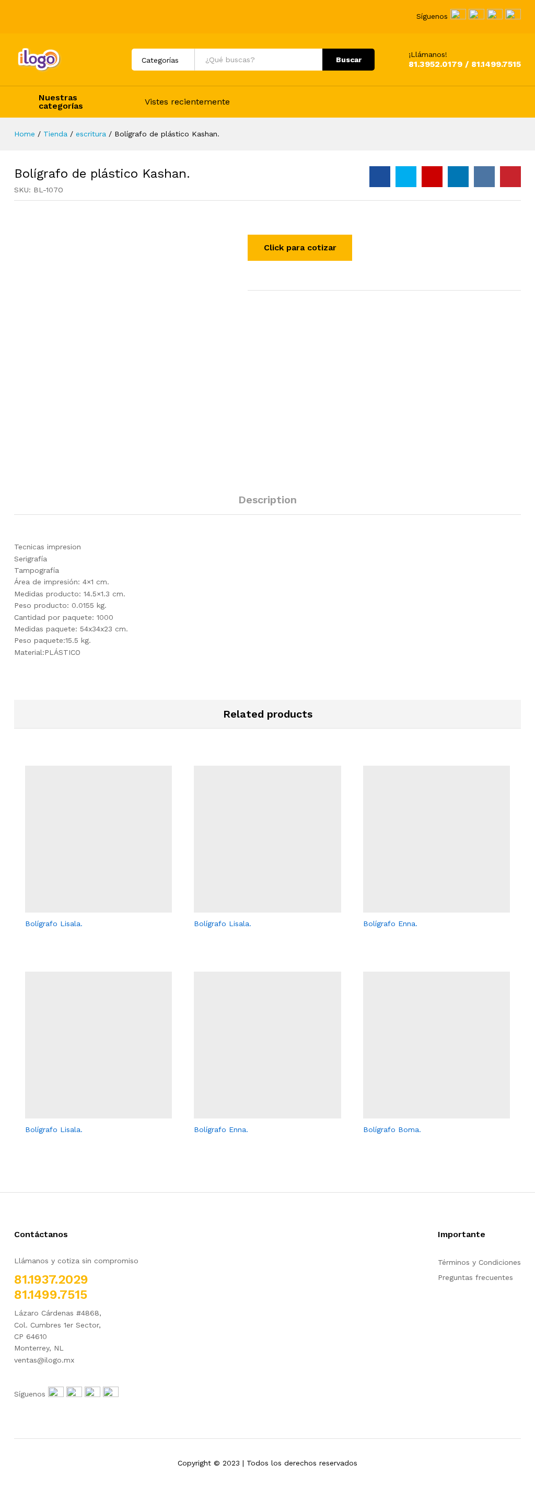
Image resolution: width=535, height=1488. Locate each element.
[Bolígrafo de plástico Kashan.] (379, 176)
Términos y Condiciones (479, 1262)
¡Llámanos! (428, 54)
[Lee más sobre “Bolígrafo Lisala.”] (87, 906)
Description (267, 499)
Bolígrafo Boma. (392, 1129)
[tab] (267, 504)
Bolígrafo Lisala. (54, 923)
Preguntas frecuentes (475, 1277)
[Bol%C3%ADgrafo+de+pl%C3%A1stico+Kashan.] (406, 176)
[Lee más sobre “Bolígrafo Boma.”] (424, 1112)
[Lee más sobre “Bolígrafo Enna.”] (424, 906)
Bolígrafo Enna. (390, 923)
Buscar (349, 59)
